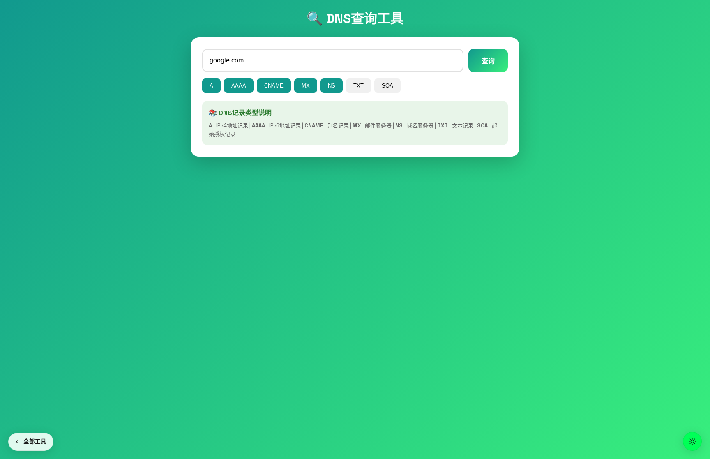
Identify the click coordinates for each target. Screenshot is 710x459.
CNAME (274, 86)
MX (306, 86)
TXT (358, 86)
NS (331, 86)
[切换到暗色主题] (692, 441)
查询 (488, 61)
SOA (387, 86)
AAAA (238, 86)
